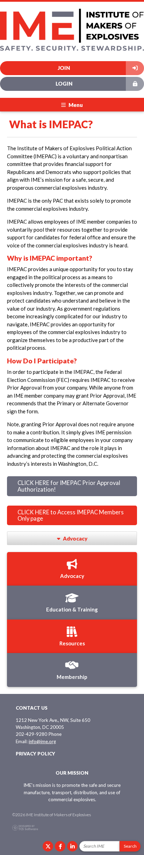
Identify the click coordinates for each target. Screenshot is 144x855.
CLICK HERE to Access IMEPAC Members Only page (70, 515)
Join (64, 68)
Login (64, 83)
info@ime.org (42, 741)
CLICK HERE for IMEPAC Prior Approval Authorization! (68, 486)
